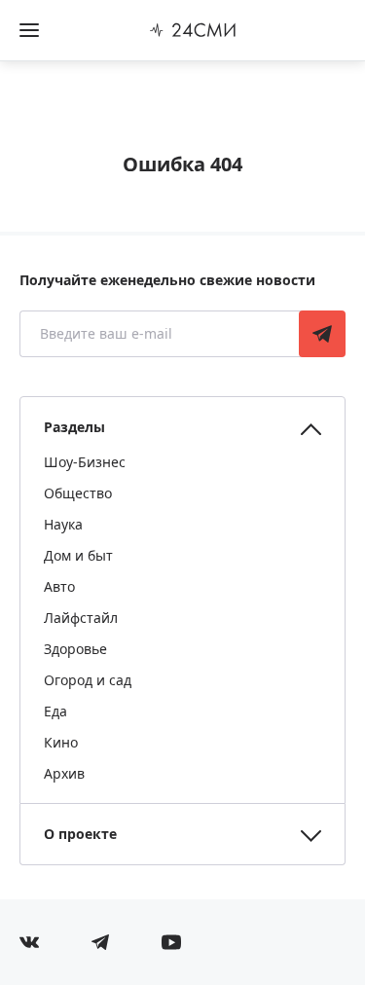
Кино (61, 742)
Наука (63, 524)
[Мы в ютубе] (171, 942)
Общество (78, 493)
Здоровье (75, 648)
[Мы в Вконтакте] (29, 942)
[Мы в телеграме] (100, 942)
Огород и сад (87, 680)
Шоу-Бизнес (85, 462)
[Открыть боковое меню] (29, 30)
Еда (55, 711)
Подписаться (322, 333)
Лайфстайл (81, 617)
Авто (59, 586)
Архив (64, 773)
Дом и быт (78, 555)
